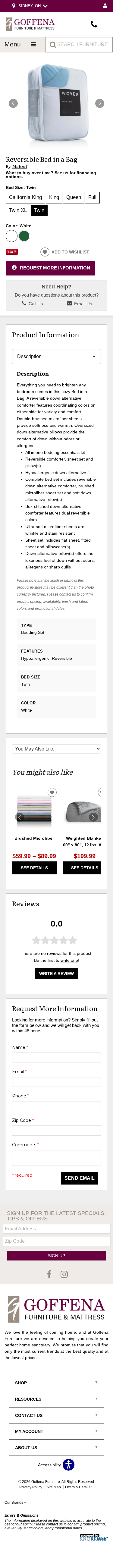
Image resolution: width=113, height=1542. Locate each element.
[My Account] (105, 6)
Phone (20, 1096)
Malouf (19, 166)
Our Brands (15, 1502)
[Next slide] (93, 817)
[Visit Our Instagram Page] (64, 1274)
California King (25, 197)
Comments (25, 1144)
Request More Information (55, 267)
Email (19, 1072)
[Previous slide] (19, 817)
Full (92, 197)
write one (69, 960)
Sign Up (56, 1255)
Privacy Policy (30, 1487)
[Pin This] (12, 253)
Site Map (53, 1487)
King (54, 197)
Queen (73, 197)
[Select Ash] (24, 236)
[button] (99, 103)
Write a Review (56, 973)
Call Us (35, 303)
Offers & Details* (78, 1487)
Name (20, 1047)
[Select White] (12, 236)
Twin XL (18, 210)
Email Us (82, 303)
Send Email (79, 1178)
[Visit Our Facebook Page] (49, 1274)
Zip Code (23, 1120)
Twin (39, 210)
